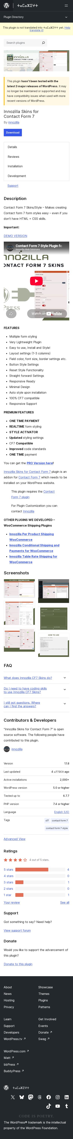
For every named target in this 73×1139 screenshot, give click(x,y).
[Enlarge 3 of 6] (30, 633)
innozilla (13, 122)
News (8, 994)
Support (12, 185)
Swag (44, 1039)
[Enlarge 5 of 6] (64, 611)
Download (12, 132)
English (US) (61, 812)
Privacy (9, 1007)
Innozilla (28, 511)
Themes (43, 994)
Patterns (44, 1007)
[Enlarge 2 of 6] (30, 606)
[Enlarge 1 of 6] (30, 584)
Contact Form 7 (29, 477)
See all (64, 902)
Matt (9, 1058)
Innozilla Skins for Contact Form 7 (27, 472)
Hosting (9, 1000)
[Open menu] (67, 5)
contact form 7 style (57, 828)
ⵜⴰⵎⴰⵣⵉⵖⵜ (21, 1088)
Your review (12, 902)
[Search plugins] (43, 42)
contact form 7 (60, 820)
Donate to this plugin (18, 964)
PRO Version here (40, 463)
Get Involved (47, 1019)
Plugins (43, 1000)
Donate (45, 1032)
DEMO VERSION (15, 236)
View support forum (17, 930)
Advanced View (14, 839)
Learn (7, 1019)
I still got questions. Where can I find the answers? (22, 704)
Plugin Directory (14, 16)
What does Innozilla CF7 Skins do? (28, 678)
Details (12, 147)
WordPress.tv (15, 1039)
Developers (11, 1032)
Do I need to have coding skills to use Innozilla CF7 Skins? (25, 690)
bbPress (11, 1064)
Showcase (45, 987)
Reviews (13, 157)
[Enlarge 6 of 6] (64, 638)
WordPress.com (16, 1051)
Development (17, 176)
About (8, 987)
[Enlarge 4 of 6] (64, 584)
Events (43, 1026)
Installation (15, 166)
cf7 (47, 820)
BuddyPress (14, 1071)
